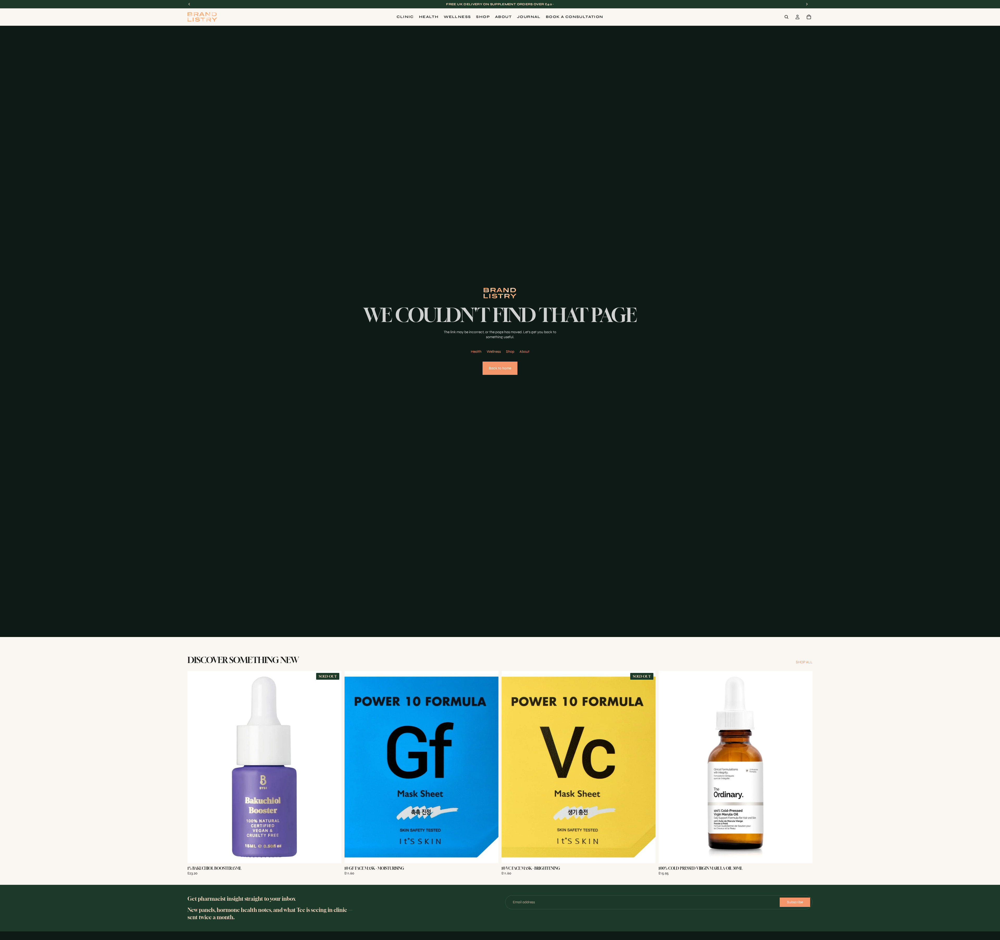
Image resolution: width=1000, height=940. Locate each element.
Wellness (494, 351)
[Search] (786, 17)
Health (476, 351)
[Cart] (809, 17)
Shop (510, 351)
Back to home (500, 368)
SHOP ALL (804, 662)
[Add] (490, 855)
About (524, 351)
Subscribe (795, 902)
